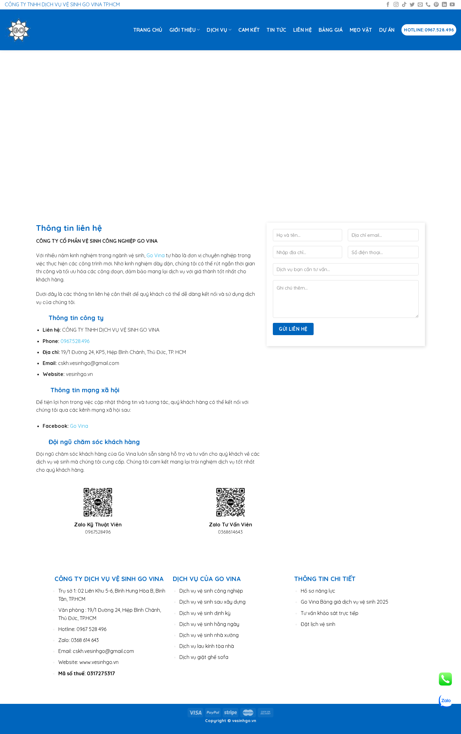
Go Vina (155, 255)
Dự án (387, 30)
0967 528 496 (91, 629)
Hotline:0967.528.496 (429, 30)
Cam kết (249, 30)
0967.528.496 (75, 341)
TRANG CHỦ (147, 30)
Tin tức (276, 30)
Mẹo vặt (361, 30)
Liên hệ (302, 30)
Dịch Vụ (217, 30)
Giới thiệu (182, 30)
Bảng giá (331, 30)
